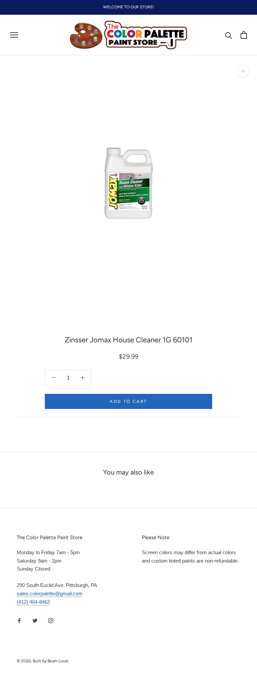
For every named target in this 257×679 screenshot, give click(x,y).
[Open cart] (244, 35)
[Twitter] (34, 620)
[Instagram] (50, 620)
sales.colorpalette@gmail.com (50, 593)
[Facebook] (19, 620)
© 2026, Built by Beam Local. (43, 661)
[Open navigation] (14, 35)
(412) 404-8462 (33, 602)
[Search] (228, 34)
